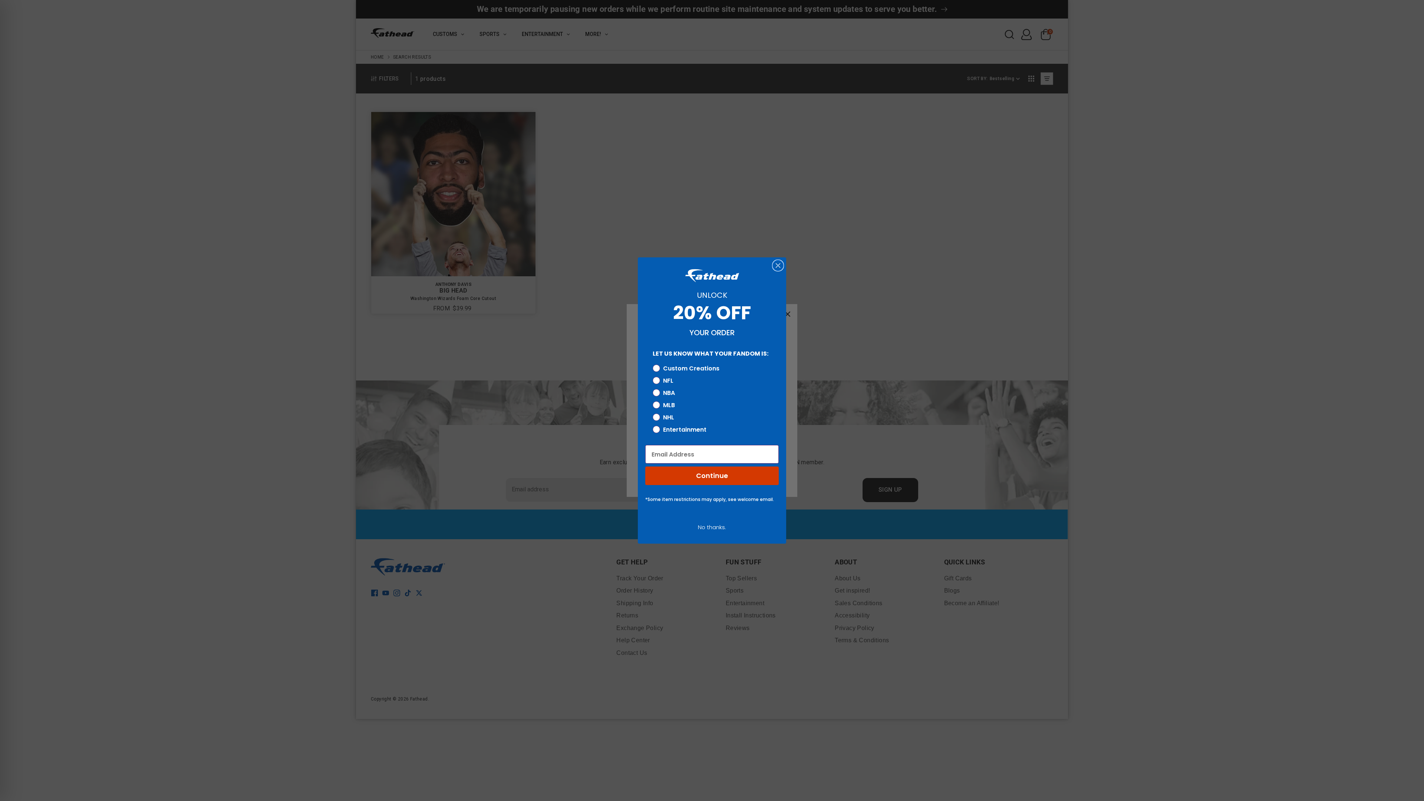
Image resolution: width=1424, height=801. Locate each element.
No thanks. (712, 527)
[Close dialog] (778, 265)
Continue (712, 475)
